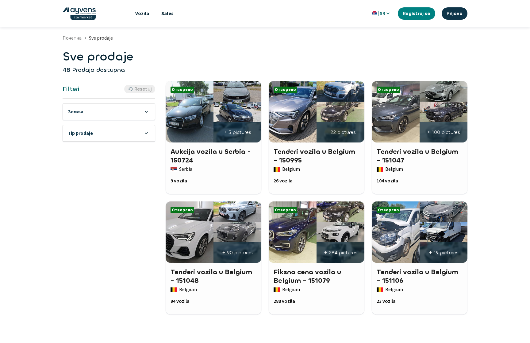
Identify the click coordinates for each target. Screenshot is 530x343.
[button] (109, 112)
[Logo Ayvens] (79, 13)
